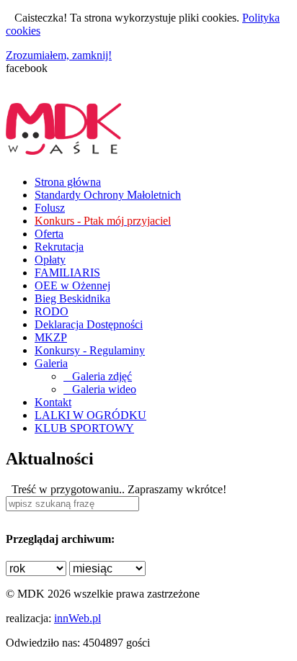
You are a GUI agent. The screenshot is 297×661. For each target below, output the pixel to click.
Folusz (50, 208)
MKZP (51, 337)
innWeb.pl (77, 618)
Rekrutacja (59, 246)
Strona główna (68, 182)
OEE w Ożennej (72, 285)
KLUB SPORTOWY (84, 428)
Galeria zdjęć (97, 376)
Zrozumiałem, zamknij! (59, 55)
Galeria (51, 363)
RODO (51, 311)
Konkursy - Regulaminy (90, 350)
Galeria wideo (99, 389)
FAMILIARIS (67, 272)
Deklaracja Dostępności (89, 324)
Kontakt (53, 402)
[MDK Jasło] (63, 147)
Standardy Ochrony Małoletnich (108, 195)
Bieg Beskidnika (72, 298)
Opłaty (50, 259)
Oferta (49, 234)
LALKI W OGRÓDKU (90, 415)
